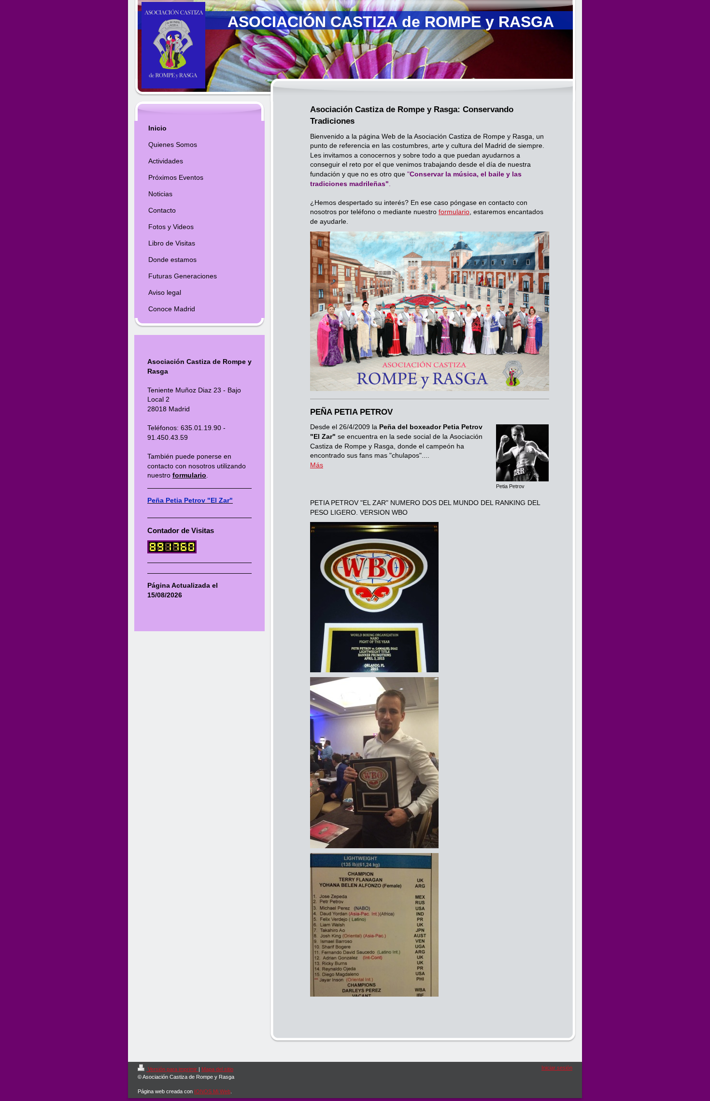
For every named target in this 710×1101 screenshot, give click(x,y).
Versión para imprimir (172, 1069)
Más (316, 465)
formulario (454, 212)
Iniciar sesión (556, 1068)
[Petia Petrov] (522, 452)
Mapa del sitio (217, 1069)
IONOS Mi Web (212, 1091)
